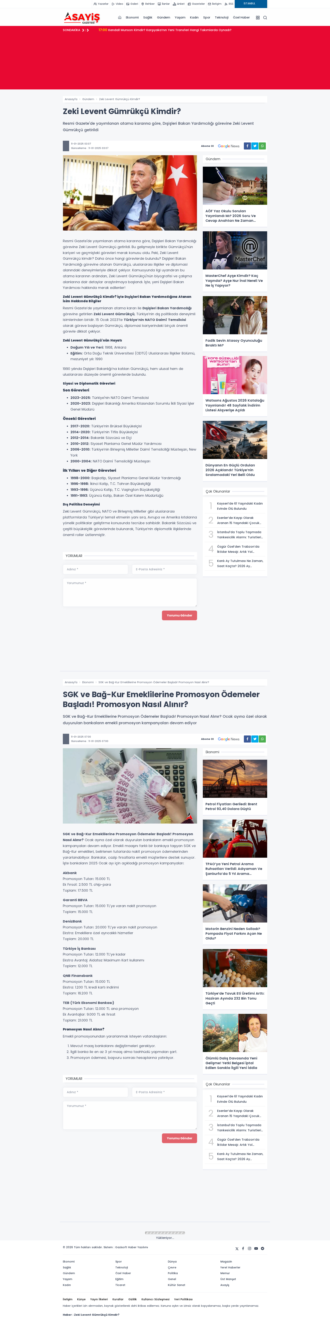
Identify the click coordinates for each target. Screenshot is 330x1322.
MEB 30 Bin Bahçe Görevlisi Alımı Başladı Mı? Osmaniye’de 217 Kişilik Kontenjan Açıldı (169, 29)
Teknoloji (221, 17)
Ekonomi (132, 17)
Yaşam (180, 17)
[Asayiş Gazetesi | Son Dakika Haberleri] (82, 17)
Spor (206, 17)
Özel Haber (241, 17)
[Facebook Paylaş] (247, 145)
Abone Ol (207, 146)
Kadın (194, 17)
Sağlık (147, 17)
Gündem (163, 17)
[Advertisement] (165, 62)
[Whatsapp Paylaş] (262, 145)
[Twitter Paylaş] (254, 145)
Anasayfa (71, 99)
